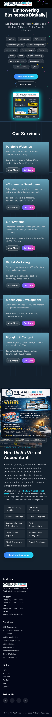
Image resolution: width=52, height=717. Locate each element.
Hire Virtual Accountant (19, 550)
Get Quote (28, 165)
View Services (26, 79)
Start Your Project (26, 72)
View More (13, 165)
